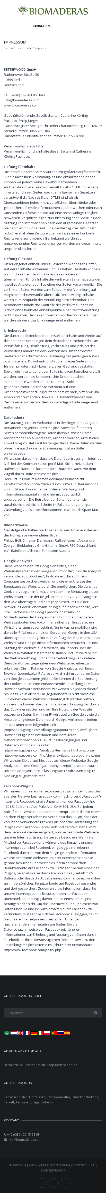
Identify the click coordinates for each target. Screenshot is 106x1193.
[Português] (54, 1032)
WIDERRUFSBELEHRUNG (54, 1165)
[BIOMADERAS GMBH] (53, 11)
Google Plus (65, 1183)
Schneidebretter (58, 1097)
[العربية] (7, 1032)
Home (27, 48)
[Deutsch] (34, 1032)
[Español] (67, 1032)
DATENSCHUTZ (84, 1165)
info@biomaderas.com (24, 1139)
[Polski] (47, 1032)
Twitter (54, 1183)
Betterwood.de (66, 1065)
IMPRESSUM (17, 1165)
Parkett (9, 1102)
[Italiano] (40, 1032)
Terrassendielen (16, 1097)
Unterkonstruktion (85, 1097)
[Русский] (60, 1032)
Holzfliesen (37, 1097)
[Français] (27, 1032)
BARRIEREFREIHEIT (53, 1170)
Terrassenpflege (28, 1102)
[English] (20, 1032)
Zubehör (47, 1102)
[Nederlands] (14, 1032)
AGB (32, 1165)
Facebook (42, 1183)
